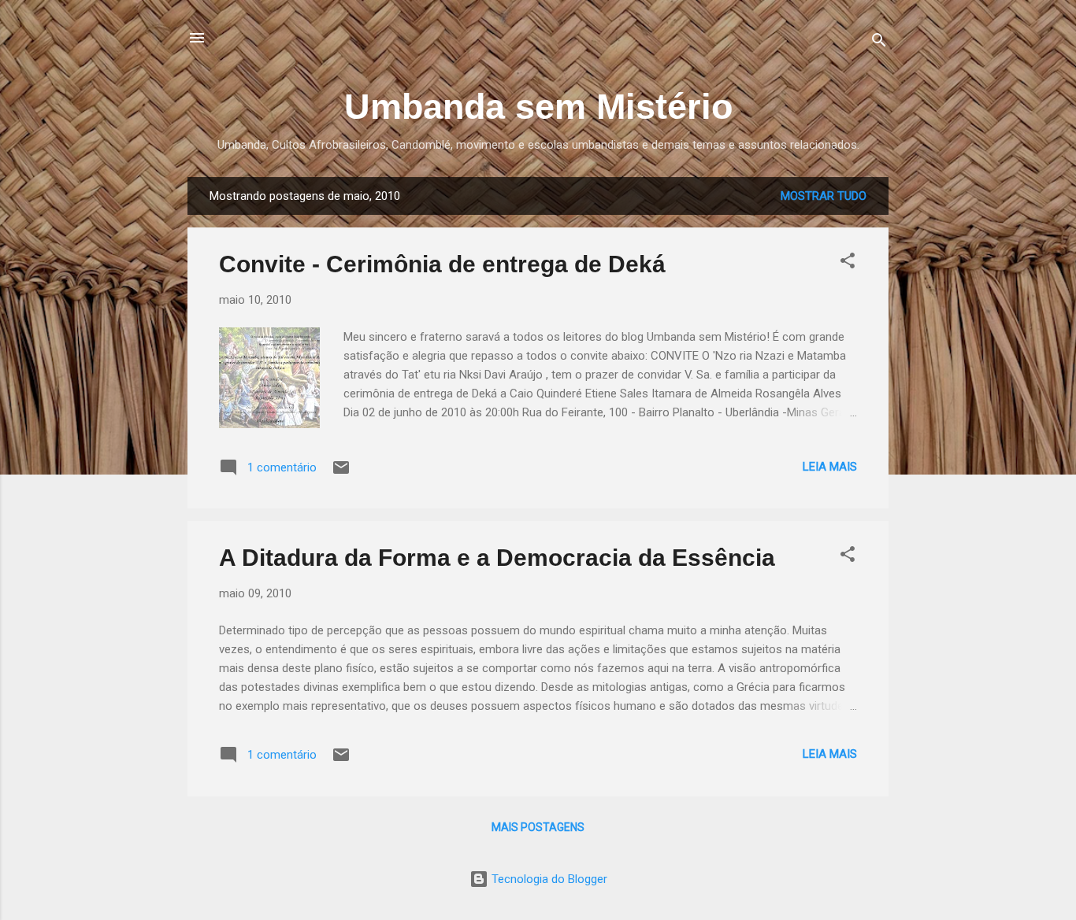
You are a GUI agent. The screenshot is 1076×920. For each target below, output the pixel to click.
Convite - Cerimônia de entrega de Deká (442, 264)
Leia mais (830, 467)
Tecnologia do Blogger (547, 879)
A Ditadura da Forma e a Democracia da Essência (497, 558)
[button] (847, 263)
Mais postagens (538, 827)
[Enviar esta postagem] (341, 473)
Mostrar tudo (823, 196)
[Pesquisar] (879, 43)
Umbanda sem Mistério (538, 107)
